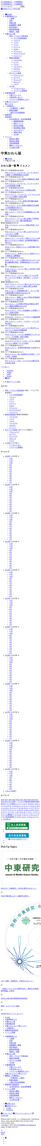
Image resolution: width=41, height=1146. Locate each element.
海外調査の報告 (19, 128)
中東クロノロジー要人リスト (16, 1026)
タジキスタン (24, 808)
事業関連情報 (18, 121)
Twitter (8, 1108)
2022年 (8, 570)
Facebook (9, 1110)
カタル (16, 49)
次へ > (7, 367)
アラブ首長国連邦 (20, 38)
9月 (10, 465)
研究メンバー (18, 123)
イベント (8, 137)
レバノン (16, 71)
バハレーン (17, 56)
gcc (9, 819)
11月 (11, 460)
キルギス (20, 810)
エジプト (16, 77)
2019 (29, 800)
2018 (32, 800)
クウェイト (17, 51)
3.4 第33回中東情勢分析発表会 (14, 998)
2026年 (8, 456)
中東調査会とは (11, 16)
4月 (10, 476)
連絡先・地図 (14, 32)
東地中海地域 (14, 58)
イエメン (16, 40)
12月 (11, 458)
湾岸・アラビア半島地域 (18, 36)
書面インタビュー (16, 145)
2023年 (8, 541)
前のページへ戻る (13, 382)
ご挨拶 (11, 18)
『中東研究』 (10, 106)
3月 (10, 478)
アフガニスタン (19, 88)
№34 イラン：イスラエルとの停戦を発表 (20, 190)
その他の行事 (14, 147)
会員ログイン (12, 1106)
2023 (14, 800)
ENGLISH (16, 9)
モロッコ (16, 82)
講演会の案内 (14, 139)
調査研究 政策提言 (12, 1084)
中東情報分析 (10, 93)
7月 (10, 469)
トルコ (16, 64)
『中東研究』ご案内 (16, 108)
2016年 (8, 741)
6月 (10, 471)
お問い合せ (11, 1104)
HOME (7, 1017)
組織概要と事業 (15, 25)
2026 (2, 800)
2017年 (8, 712)
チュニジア (17, 80)
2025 (6, 800)
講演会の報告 (14, 141)
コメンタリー (18, 130)
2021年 (8, 598)
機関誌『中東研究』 (12, 1076)
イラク (16, 42)
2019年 (8, 655)
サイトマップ (8, 1113)
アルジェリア (18, 75)
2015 (6, 801)
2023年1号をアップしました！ (12, 1014)
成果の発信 (17, 132)
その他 (11, 86)
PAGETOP (3, 1133)
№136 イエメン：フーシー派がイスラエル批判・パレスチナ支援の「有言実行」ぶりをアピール (22, 278)
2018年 (8, 684)
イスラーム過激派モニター (19, 99)
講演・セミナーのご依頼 (10, 1006)
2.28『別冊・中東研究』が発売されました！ (17, 981)
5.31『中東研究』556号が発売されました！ (19, 888)
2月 (10, 480)
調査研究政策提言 (12, 1030)
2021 (21, 800)
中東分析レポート (16, 97)
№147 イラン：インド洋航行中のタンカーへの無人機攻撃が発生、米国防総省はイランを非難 (22, 262)
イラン (16, 45)
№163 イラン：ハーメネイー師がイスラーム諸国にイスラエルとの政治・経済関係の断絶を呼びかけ (22, 240)
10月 (11, 463)
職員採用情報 (14, 29)
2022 (17, 800)
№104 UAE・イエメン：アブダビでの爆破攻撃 (22, 317)
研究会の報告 (18, 126)
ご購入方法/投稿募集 (17, 112)
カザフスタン (34, 810)
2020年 (8, 627)
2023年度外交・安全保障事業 (20, 119)
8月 (10, 467)
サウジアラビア (19, 53)
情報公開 (12, 23)
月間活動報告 (14, 143)
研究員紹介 (13, 27)
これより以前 (10, 791)
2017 (36, 800)
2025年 (8, 485)
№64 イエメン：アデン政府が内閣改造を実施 (22, 179)
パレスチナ (17, 67)
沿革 (11, 21)
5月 (10, 474)
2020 (25, 800)
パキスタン (16, 806)
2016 (2, 801)
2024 (10, 800)
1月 (10, 482)
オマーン (16, 47)
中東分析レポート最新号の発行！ (15, 896)
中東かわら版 (10, 34)
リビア (16, 84)
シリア (16, 62)
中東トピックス (15, 95)
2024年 (8, 513)
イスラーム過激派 (20, 91)
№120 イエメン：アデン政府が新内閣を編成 (21, 201)
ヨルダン (16, 69)
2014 (10, 801)
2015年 (8, 769)
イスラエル (17, 60)
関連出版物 (13, 110)
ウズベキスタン (21, 812)
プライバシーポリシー (23, 1113)
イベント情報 (10, 1032)
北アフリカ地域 (15, 73)
